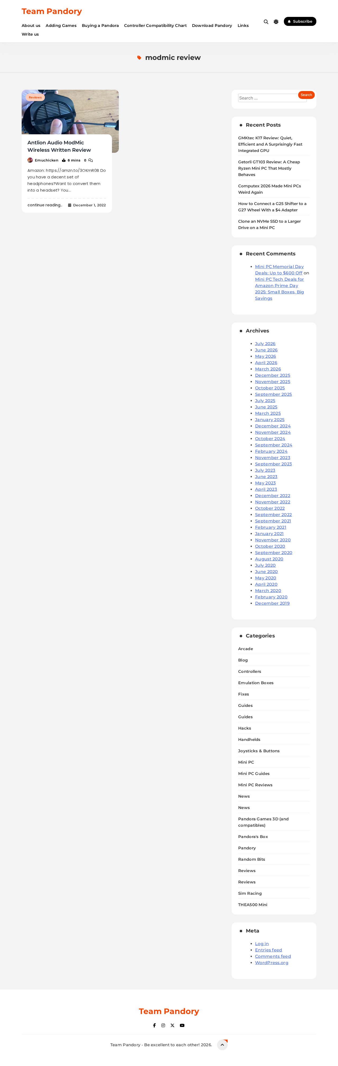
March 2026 (268, 369)
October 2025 (270, 388)
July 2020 (265, 565)
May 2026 (265, 356)
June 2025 (266, 407)
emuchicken (46, 160)
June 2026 (266, 350)
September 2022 (273, 514)
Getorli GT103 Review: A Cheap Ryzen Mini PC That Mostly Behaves (269, 168)
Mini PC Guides (254, 773)
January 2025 (270, 419)
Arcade (245, 648)
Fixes (243, 694)
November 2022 (272, 502)
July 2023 (265, 470)
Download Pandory (212, 25)
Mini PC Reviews (255, 784)
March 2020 (268, 590)
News (244, 796)
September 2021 (273, 521)
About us (31, 25)
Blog (243, 660)
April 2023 (266, 489)
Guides (245, 705)
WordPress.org (271, 962)
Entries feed (268, 950)
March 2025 (268, 413)
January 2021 (269, 533)
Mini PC (246, 762)
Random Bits (251, 859)
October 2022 (270, 508)
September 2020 (273, 552)
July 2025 (265, 400)
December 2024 (273, 426)
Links (243, 25)
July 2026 (265, 343)
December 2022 (272, 495)
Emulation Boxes (256, 682)
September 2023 (273, 464)
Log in (262, 943)
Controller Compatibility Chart (155, 25)
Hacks (244, 728)
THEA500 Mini (252, 904)
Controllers (249, 671)
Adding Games (61, 25)
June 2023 (266, 476)
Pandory (247, 847)
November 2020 (273, 539)
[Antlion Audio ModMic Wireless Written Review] (70, 121)
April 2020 (266, 584)
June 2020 (266, 571)
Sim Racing (250, 893)
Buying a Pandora (100, 25)
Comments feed (273, 956)
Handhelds (249, 739)
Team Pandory (52, 11)
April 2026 (266, 362)
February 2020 (271, 596)
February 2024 (271, 451)
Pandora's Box (253, 836)
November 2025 (272, 381)
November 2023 (272, 457)
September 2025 (273, 394)
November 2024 (273, 432)
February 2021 (270, 527)
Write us (30, 34)
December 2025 (272, 375)
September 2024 (273, 445)
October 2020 (270, 546)
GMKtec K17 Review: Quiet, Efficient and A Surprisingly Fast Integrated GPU (270, 144)
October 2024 (270, 438)
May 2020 (265, 577)
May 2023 (265, 483)
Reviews (35, 97)
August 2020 (269, 558)
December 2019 (272, 603)
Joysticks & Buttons (259, 750)
